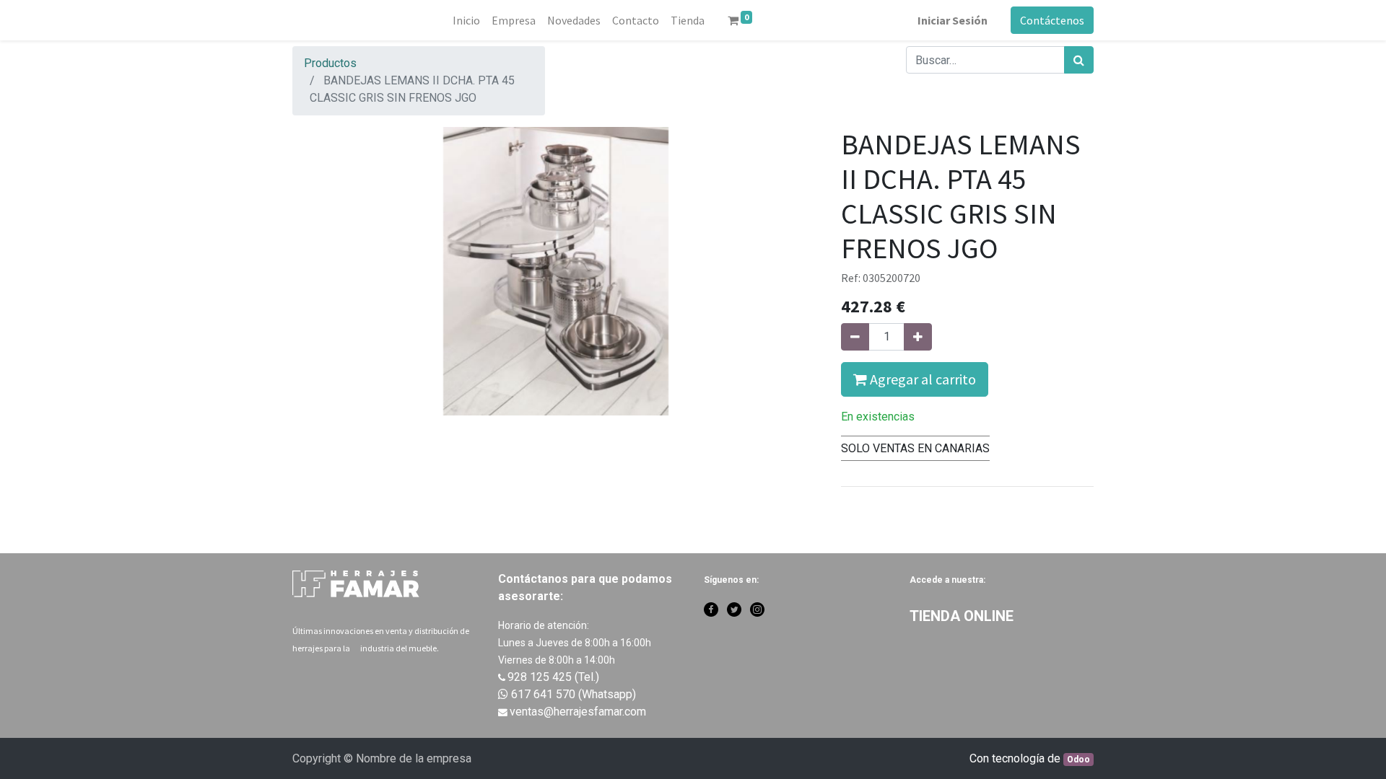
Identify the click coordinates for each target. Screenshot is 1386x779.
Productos (330, 63)
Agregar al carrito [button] (921, 379)
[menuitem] (466, 20)
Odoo (1078, 759)
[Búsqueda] (1079, 60)
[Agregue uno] (918, 337)
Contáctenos (1052, 20)
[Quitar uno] (855, 337)
